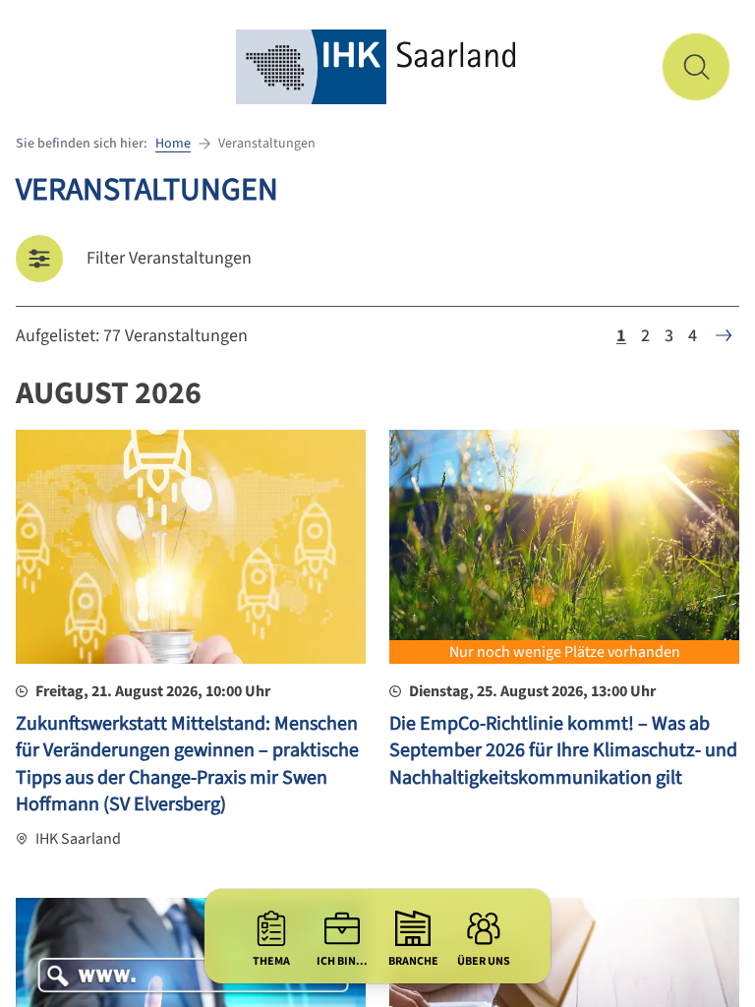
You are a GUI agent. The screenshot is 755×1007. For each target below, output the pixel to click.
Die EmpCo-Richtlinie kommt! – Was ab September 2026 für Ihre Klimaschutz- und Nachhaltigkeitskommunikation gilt (563, 751)
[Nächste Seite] (723, 335)
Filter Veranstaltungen (169, 258)
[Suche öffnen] (696, 67)
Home (173, 143)
